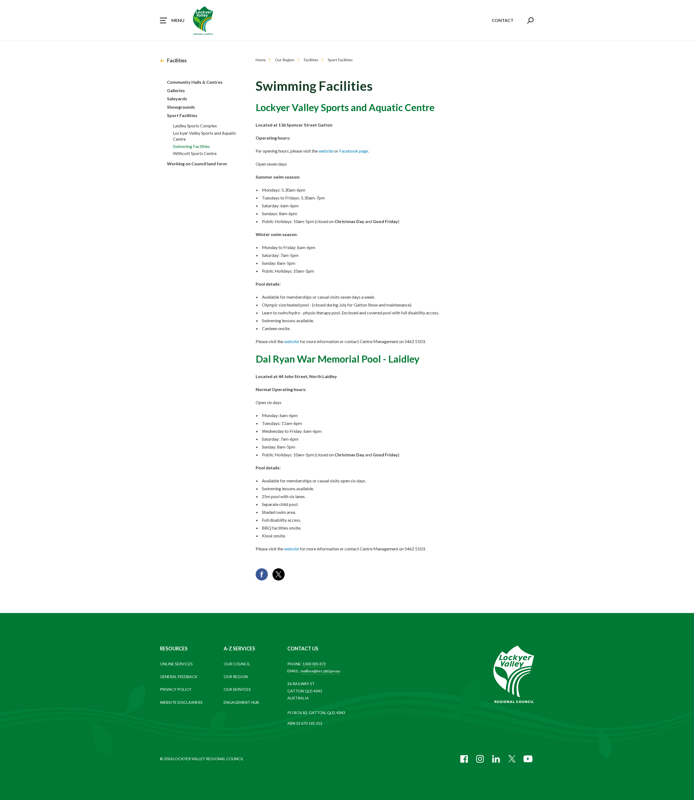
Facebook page (353, 150)
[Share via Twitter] (278, 574)
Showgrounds (181, 106)
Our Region (284, 59)
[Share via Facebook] (262, 574)
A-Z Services (239, 648)
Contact (502, 20)
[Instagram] (480, 758)
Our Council (237, 664)
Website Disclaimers (181, 702)
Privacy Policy (175, 689)
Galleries (176, 90)
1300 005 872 (314, 664)
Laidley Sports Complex (195, 125)
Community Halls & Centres (195, 82)
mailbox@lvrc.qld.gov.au (320, 671)
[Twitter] (512, 758)
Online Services (176, 664)
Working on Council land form (197, 163)
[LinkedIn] (496, 758)
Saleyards (177, 98)
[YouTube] (528, 758)
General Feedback (178, 676)
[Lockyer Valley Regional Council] (513, 675)
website (326, 150)
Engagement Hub (241, 702)
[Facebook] (464, 758)
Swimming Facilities (191, 146)
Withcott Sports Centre (195, 153)
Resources (174, 648)
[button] (172, 20)
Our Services (237, 689)
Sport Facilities (182, 115)
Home (261, 59)
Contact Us (302, 648)
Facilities (177, 60)
